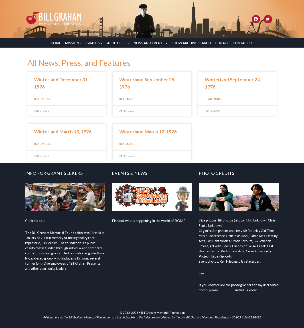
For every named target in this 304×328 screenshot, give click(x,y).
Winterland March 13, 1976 (62, 131)
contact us (226, 290)
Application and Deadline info (69, 220)
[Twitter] (268, 19)
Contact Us (243, 43)
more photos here (218, 273)
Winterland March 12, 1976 (148, 131)
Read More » (43, 99)
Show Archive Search (191, 43)
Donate (222, 43)
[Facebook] (256, 19)
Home (56, 43)
